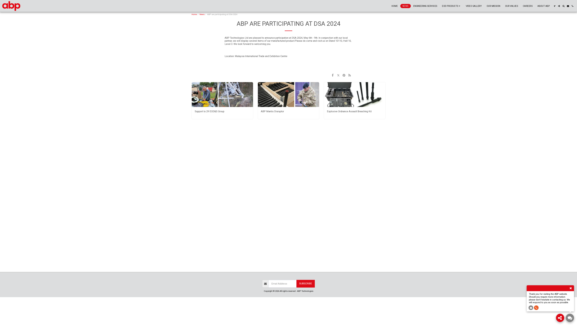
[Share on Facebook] (332, 75)
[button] (554, 6)
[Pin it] (344, 75)
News (202, 14)
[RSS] (349, 75)
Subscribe (305, 283)
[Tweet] (338, 75)
